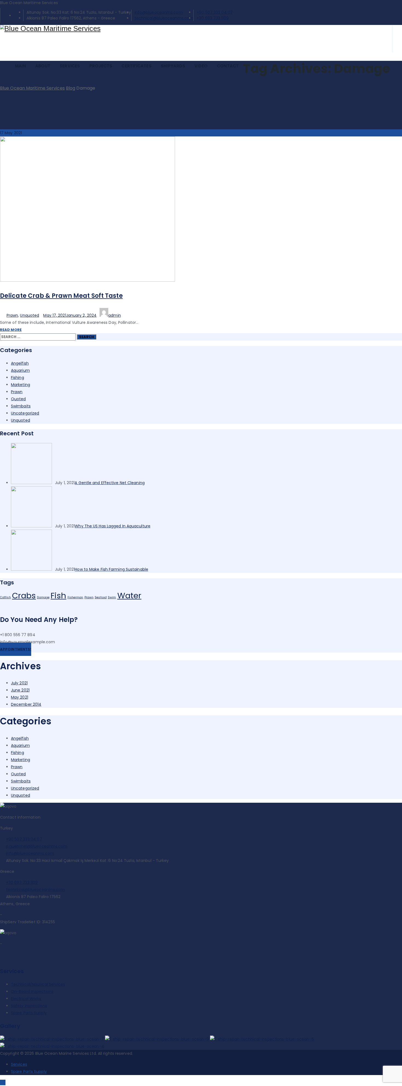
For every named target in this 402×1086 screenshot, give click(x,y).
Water (129, 595)
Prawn (12, 315)
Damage (43, 597)
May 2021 (19, 697)
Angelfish (20, 363)
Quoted (18, 399)
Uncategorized (25, 413)
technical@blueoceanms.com (164, 18)
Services (70, 66)
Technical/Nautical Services (38, 984)
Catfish (5, 597)
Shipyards (173, 66)
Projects (100, 66)
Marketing (20, 384)
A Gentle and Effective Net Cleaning (110, 482)
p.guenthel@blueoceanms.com (37, 846)
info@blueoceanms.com (159, 12)
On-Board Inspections (32, 991)
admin (114, 315)
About (42, 66)
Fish (58, 595)
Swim (112, 597)
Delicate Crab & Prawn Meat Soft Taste (61, 295)
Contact (228, 66)
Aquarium (20, 370)
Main (20, 66)
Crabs (24, 595)
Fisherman (75, 597)
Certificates (136, 66)
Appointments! (15, 649)
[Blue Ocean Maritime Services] (190, 28)
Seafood (101, 597)
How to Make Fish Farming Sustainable (111, 569)
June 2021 (20, 690)
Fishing (17, 377)
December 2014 (26, 704)
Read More (11, 329)
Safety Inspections (29, 1005)
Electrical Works (26, 998)
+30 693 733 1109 (213, 18)
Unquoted (29, 315)
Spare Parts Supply (29, 1013)
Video (201, 66)
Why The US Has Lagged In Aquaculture (112, 526)
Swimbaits (21, 406)
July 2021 (19, 683)
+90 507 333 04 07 (215, 12)
